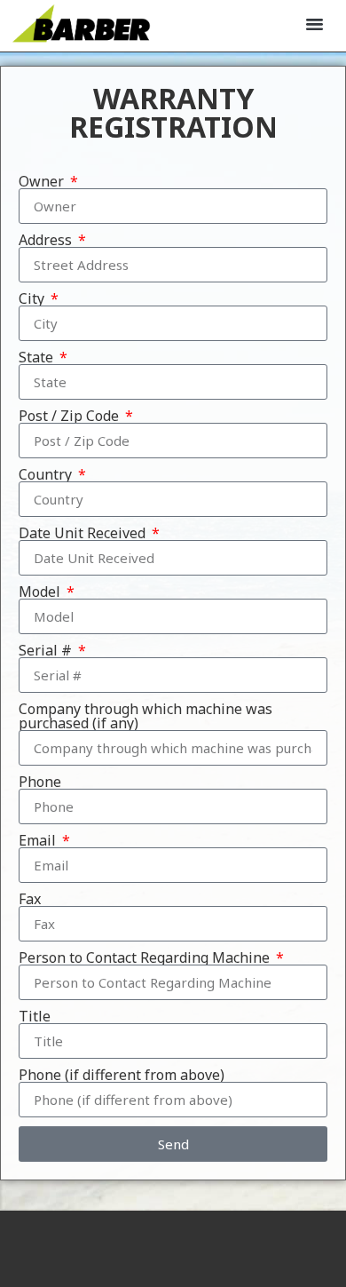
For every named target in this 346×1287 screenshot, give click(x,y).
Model (41, 591)
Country (47, 474)
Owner (43, 181)
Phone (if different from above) (121, 1075)
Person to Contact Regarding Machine (146, 957)
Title (35, 1016)
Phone (40, 782)
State (38, 357)
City (33, 298)
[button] (315, 24)
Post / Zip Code (70, 416)
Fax (30, 899)
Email (39, 840)
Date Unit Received (84, 533)
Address (47, 240)
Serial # (47, 650)
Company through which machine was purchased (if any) (145, 716)
